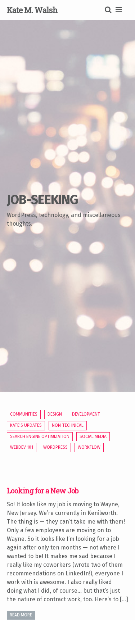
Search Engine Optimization (39, 436)
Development (86, 414)
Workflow (89, 447)
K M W (32, 10)
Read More (21, 614)
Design (55, 414)
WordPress (55, 447)
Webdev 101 (21, 447)
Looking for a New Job (42, 490)
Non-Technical (68, 425)
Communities (23, 414)
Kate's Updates (26, 425)
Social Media (93, 436)
